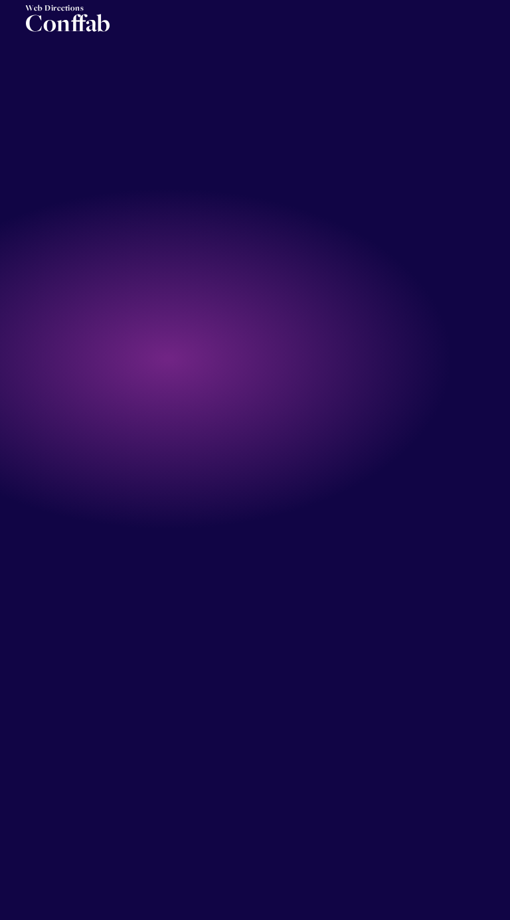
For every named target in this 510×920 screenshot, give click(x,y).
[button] (490, 27)
